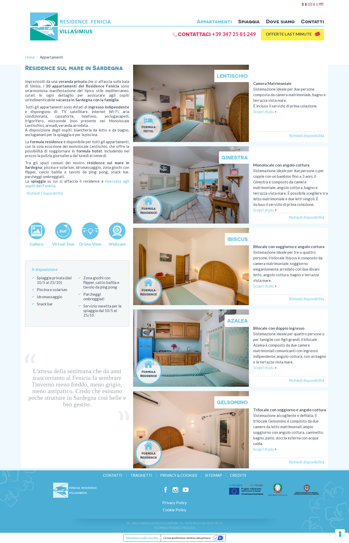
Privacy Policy (174, 502)
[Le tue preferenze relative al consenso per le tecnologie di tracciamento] (340, 534)
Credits (238, 475)
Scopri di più (263, 111)
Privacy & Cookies (178, 475)
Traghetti (141, 475)
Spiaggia (249, 21)
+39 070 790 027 (192, 523)
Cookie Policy (174, 509)
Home (30, 57)
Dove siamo (280, 21)
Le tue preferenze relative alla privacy (187, 537)
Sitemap (213, 475)
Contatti (312, 21)
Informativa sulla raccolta (142, 537)
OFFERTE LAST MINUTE (289, 33)
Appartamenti (214, 21)
